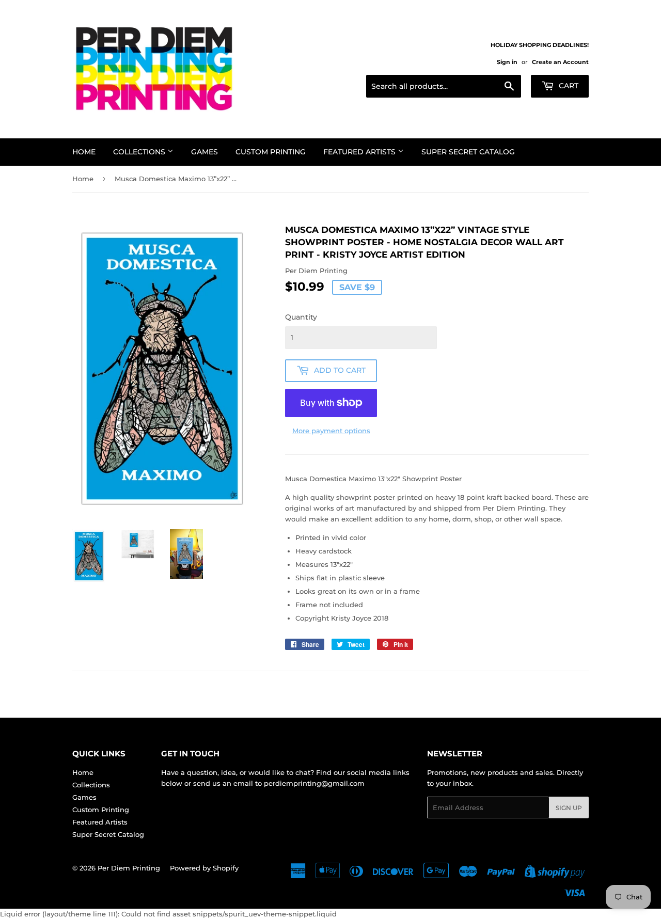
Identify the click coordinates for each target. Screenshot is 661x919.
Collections (140, 151)
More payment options (331, 430)
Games (204, 151)
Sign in (507, 62)
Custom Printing (270, 151)
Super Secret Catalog (468, 151)
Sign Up (569, 808)
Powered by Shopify (204, 868)
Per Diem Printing (129, 868)
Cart (567, 85)
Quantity (301, 317)
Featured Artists (360, 151)
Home (84, 151)
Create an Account (560, 62)
